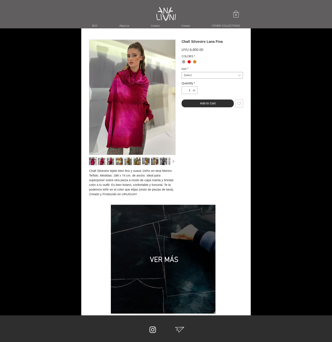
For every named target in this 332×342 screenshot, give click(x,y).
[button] (236, 14)
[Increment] (194, 90)
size (185, 68)
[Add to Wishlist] (239, 103)
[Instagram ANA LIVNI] (152, 329)
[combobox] (212, 75)
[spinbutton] (189, 90)
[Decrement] (184, 90)
